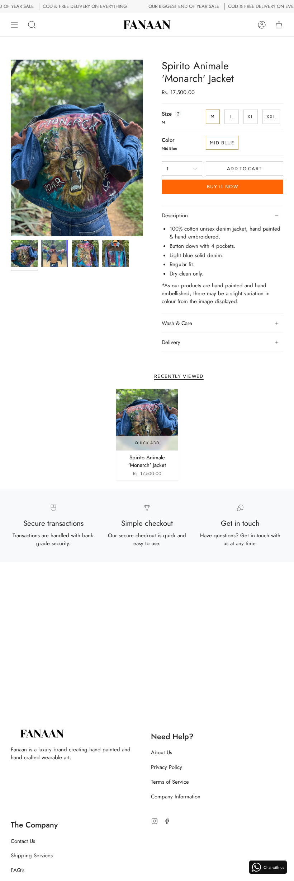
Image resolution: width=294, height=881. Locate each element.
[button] (32, 24)
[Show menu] (14, 24)
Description (175, 215)
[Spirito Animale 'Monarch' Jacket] (147, 420)
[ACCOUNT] (261, 24)
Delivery (171, 342)
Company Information (175, 797)
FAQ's (17, 870)
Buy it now (222, 186)
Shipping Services (32, 855)
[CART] (279, 24)
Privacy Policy (166, 767)
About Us (161, 752)
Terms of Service (170, 782)
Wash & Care (177, 323)
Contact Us (23, 841)
